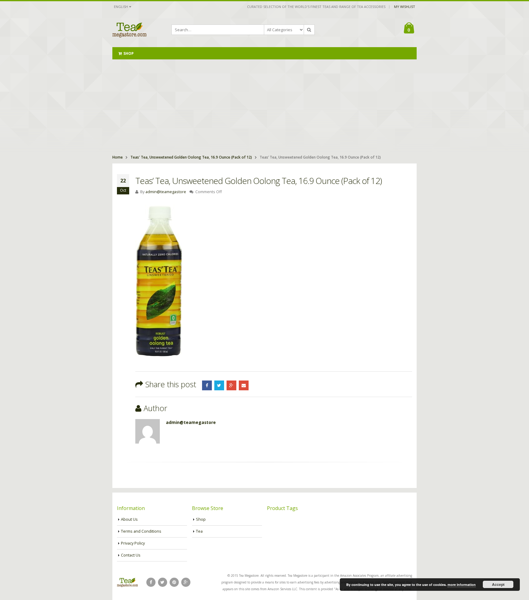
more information (462, 584)
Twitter (219, 385)
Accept (498, 584)
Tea (199, 531)
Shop (128, 53)
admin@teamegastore (165, 191)
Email (244, 385)
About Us (129, 519)
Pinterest (174, 582)
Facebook (207, 385)
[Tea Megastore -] (129, 29)
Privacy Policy (133, 543)
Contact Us (131, 555)
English (121, 6)
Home (117, 157)
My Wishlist (404, 6)
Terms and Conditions (141, 531)
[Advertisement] (264, 105)
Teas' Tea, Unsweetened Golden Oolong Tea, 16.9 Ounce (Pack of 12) (191, 157)
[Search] (309, 30)
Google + (231, 385)
